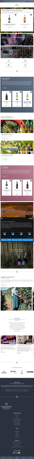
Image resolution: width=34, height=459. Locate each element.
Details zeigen (29, 237)
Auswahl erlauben (17, 239)
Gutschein (17, 437)
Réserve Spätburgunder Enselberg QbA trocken (27, 190)
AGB (17, 416)
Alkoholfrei (17, 434)
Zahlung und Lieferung (17, 420)
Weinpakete (17, 435)
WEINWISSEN (19, 329)
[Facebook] (14, 453)
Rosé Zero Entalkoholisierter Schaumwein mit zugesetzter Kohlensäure (9, 24)
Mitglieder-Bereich (17, 424)
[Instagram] (16, 453)
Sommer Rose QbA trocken (24, 24)
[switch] (13, 234)
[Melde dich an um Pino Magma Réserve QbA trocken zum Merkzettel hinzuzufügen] (10, 92)
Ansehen (4, 176)
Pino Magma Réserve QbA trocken (6, 102)
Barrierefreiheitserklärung (17, 419)
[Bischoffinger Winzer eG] (17, 5)
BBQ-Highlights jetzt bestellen (8, 54)
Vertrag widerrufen (17, 423)
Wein (17, 430)
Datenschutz (17, 417)
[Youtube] (19, 453)
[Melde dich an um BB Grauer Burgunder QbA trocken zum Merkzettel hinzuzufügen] (20, 92)
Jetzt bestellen (5, 138)
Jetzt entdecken (5, 41)
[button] (18, 30)
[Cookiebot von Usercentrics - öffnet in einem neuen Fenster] (29, 218)
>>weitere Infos (28, 1)
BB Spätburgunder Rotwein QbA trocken (6, 190)
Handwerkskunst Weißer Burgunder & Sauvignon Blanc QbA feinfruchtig (27, 102)
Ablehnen (6, 239)
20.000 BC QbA (17, 190)
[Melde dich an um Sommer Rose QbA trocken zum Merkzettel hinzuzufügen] (31, 14)
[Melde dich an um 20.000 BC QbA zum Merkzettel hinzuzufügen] (20, 180)
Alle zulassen (28, 239)
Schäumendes (17, 431)
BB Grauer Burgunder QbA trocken (17, 102)
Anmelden (25, 390)
